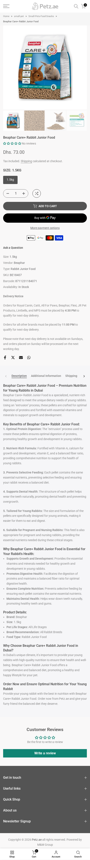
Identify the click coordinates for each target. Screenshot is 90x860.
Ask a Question (13, 247)
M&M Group (45, 844)
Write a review (45, 753)
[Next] (84, 376)
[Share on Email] (21, 357)
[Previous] (6, 376)
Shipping (26, 161)
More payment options (45, 228)
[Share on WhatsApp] (29, 357)
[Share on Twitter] (13, 357)
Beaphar (19, 262)
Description (19, 375)
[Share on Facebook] (5, 357)
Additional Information (46, 375)
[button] (12, 143)
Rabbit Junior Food (23, 269)
